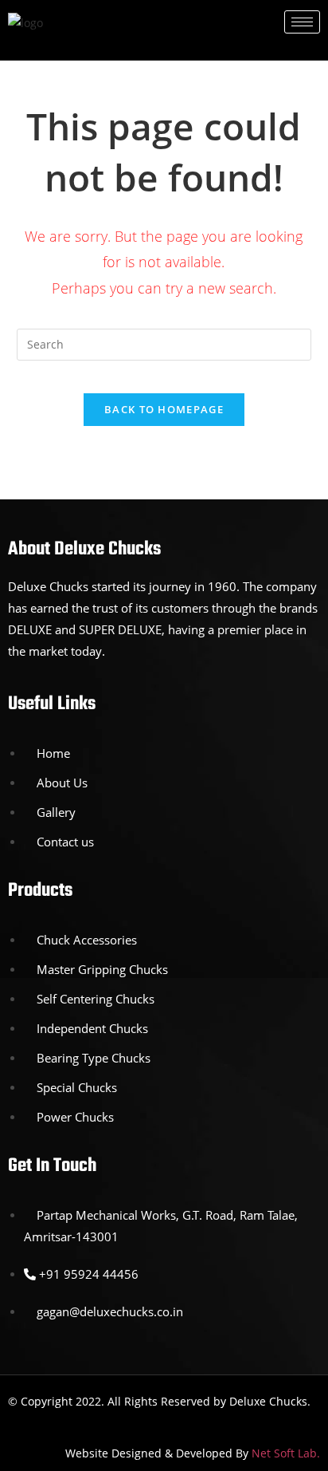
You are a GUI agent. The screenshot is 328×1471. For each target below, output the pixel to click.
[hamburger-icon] (302, 22)
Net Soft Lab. (286, 1453)
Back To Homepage (164, 409)
